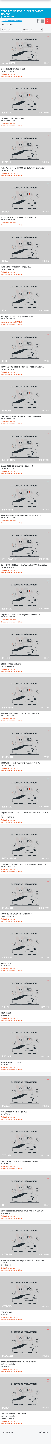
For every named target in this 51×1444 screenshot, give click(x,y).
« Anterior (8, 1432)
